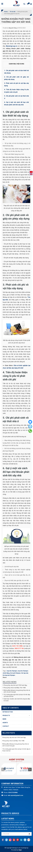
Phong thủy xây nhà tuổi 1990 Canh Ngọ (15, 685)
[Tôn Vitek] (24, 769)
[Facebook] (30, 422)
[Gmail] (28, 839)
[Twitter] (6, 839)
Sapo (20, 850)
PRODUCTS (6, 715)
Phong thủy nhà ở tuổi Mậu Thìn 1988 (15, 687)
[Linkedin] (21, 839)
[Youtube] (13, 839)
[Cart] (28, 4)
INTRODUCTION (8, 712)
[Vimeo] (25, 839)
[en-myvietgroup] (16, 3)
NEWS (4, 719)
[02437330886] (30, 431)
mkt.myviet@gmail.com (15, 795)
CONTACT (6, 726)
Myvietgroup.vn (11, 46)
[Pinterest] (17, 839)
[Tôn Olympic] (8, 769)
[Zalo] (30, 426)
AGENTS (5, 722)
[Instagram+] (10, 839)
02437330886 (13, 792)
